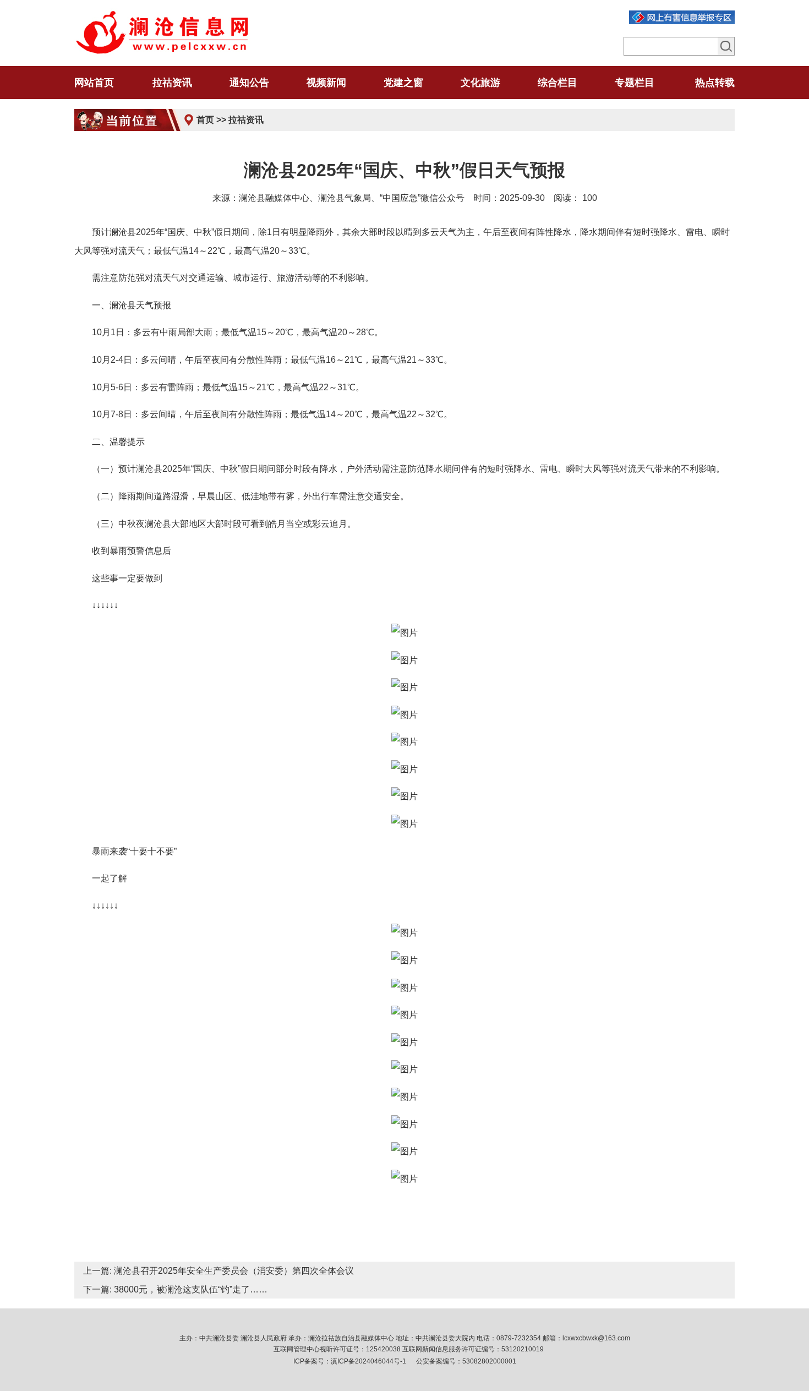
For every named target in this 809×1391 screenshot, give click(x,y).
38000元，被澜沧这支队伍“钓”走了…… (190, 1289)
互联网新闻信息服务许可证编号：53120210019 (473, 1349)
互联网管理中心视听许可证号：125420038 (337, 1349)
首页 (205, 119)
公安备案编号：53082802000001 (466, 1361)
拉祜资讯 (246, 119)
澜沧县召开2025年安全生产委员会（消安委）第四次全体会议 (234, 1270)
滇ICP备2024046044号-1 (368, 1361)
